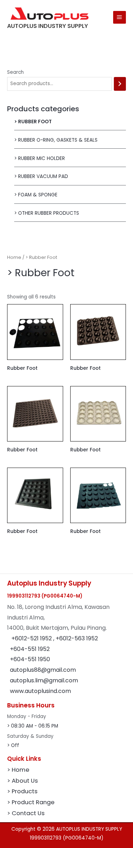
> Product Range (31, 802)
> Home (18, 770)
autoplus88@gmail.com (43, 670)
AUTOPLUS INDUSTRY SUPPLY (47, 26)
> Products (22, 791)
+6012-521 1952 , (33, 638)
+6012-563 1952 (77, 638)
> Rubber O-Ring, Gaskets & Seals (56, 140)
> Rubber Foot (33, 121)
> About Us (22, 781)
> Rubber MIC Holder (39, 158)
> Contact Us (26, 813)
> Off (13, 745)
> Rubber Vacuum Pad (41, 176)
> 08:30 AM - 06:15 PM (32, 726)
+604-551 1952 (30, 649)
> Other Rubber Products (46, 213)
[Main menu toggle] (119, 17)
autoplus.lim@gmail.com (44, 680)
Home (14, 257)
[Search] (120, 84)
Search (15, 72)
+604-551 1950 (30, 659)
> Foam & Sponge (35, 194)
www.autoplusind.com (40, 691)
